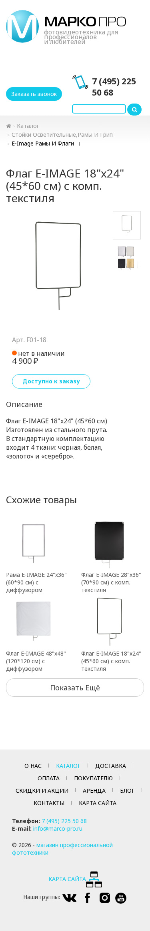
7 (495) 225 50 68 (114, 87)
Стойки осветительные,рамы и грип (62, 134)
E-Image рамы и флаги (43, 143)
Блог (127, 790)
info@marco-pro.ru (57, 828)
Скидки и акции (42, 790)
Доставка (110, 766)
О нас (33, 766)
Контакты (49, 803)
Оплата (49, 778)
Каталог (28, 126)
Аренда (94, 790)
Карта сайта (97, 803)
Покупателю (93, 778)
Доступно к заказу (51, 381)
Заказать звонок (34, 94)
